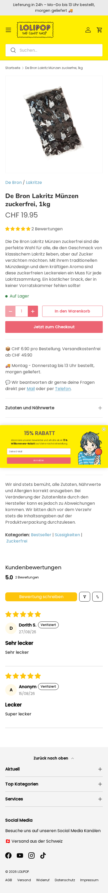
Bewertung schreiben (41, 597)
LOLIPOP (23, 871)
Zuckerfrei (16, 541)
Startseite (12, 68)
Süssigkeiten (67, 535)
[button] (99, 30)
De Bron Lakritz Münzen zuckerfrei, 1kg (54, 68)
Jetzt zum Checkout (54, 326)
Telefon (63, 389)
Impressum (89, 880)
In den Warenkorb (72, 311)
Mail (31, 389)
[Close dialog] (104, 429)
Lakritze (34, 182)
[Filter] (84, 597)
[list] (54, 124)
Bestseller (41, 535)
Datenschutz (65, 880)
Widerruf (43, 880)
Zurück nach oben (51, 758)
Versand (24, 880)
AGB (8, 880)
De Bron (13, 182)
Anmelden (38, 460)
